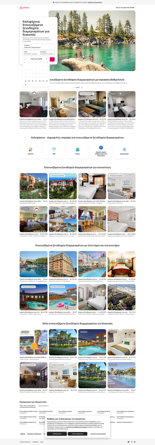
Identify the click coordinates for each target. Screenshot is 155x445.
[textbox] (30, 54)
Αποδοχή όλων (56, 434)
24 (25, 81)
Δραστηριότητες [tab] (43, 406)
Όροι (41, 442)
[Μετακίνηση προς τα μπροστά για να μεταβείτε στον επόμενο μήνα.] (46, 58)
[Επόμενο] (81, 87)
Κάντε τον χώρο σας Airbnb (125, 7)
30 (47, 81)
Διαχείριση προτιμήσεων (98, 434)
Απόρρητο (35, 442)
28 (39, 81)
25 (29, 81)
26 (32, 81)
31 (25, 85)
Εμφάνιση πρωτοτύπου (95, 2)
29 (43, 81)
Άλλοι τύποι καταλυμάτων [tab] (28, 406)
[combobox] (38, 47)
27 (36, 81)
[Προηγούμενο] (73, 87)
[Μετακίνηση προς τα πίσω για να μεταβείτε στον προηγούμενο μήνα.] (25, 58)
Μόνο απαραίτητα (77, 434)
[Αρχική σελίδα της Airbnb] (24, 7)
